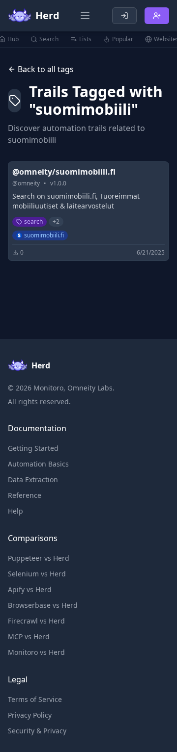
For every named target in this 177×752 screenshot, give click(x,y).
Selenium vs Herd (37, 573)
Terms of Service (35, 699)
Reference (24, 495)
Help (15, 511)
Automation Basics (38, 463)
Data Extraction (33, 479)
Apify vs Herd (30, 589)
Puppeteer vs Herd (38, 558)
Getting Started (33, 448)
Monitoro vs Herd (36, 652)
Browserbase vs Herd (43, 605)
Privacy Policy (30, 715)
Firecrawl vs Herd (36, 620)
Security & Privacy (37, 730)
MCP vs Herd (29, 636)
